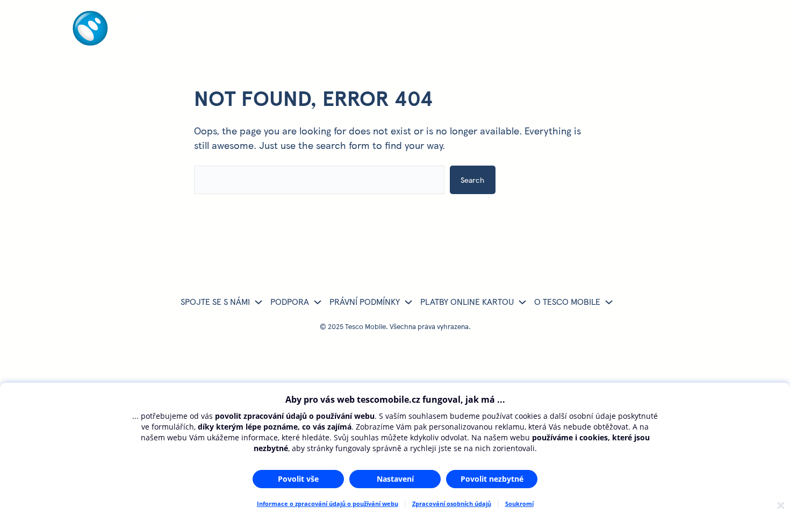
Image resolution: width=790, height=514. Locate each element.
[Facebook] (636, 30)
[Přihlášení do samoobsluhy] (597, 30)
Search (472, 179)
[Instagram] (655, 30)
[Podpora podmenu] (317, 301)
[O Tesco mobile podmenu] (608, 301)
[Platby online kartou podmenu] (522, 301)
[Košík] (675, 30)
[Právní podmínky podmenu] (408, 301)
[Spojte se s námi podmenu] (258, 301)
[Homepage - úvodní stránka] (116, 41)
